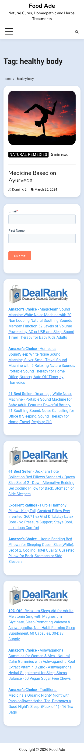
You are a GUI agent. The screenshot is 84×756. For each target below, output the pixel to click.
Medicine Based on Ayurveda (32, 176)
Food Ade (42, 6)
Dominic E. (19, 190)
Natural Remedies (28, 154)
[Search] (76, 31)
